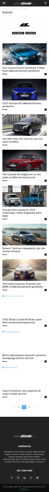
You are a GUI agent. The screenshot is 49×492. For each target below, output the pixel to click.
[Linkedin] (24, 478)
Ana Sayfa (5, 9)
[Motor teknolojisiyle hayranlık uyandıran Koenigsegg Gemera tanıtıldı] (24, 341)
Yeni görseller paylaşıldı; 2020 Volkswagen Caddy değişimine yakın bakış (22, 212)
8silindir (4, 74)
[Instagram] (18, 477)
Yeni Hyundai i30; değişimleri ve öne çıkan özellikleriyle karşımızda (21, 176)
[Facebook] (11, 478)
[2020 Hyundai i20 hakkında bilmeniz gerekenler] (24, 89)
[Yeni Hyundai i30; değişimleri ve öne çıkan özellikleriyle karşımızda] (24, 160)
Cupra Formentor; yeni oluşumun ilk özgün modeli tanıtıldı (21, 392)
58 (29, 407)
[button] (4, 3)
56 (18, 407)
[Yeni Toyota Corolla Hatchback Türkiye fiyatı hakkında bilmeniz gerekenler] (24, 54)
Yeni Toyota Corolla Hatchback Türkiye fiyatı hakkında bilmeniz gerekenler (23, 69)
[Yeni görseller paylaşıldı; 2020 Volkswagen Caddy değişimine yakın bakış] (24, 196)
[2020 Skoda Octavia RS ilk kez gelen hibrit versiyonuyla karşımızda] (24, 306)
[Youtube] (37, 478)
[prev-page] (13, 407)
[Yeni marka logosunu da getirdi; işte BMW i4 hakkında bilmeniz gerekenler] (24, 270)
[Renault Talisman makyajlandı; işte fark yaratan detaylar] (24, 234)
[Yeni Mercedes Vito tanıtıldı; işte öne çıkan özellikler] (24, 125)
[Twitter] (31, 478)
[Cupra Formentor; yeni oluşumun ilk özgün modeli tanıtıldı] (24, 377)
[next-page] (35, 407)
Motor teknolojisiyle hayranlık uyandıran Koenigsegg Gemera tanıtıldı (24, 357)
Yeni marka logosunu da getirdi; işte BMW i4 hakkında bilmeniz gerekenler (22, 285)
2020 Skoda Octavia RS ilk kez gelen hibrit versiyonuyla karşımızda (22, 321)
